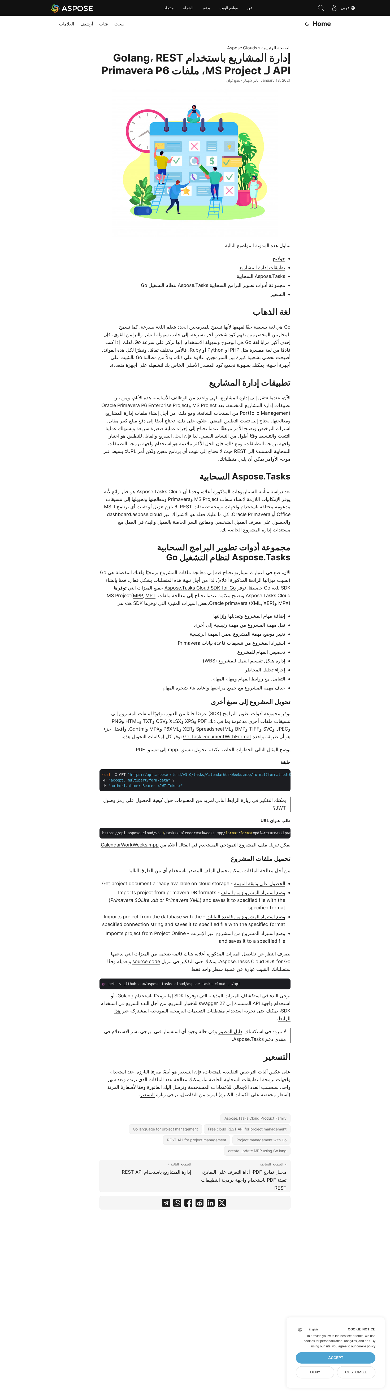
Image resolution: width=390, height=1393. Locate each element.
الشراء (188, 8)
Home (322, 24)
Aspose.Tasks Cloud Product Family (255, 1118)
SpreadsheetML (213, 729)
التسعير (278, 294)
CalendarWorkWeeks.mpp (130, 845)
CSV (161, 721)
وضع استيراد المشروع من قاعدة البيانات (245, 916)
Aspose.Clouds (242, 47)
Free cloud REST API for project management (247, 1129)
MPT (150, 595)
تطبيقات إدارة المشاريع (262, 267)
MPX (283, 603)
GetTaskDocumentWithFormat (217, 736)
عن (249, 8)
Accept (335, 1358)
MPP (138, 595)
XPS (189, 721)
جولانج (279, 258)
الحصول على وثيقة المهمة (259, 883)
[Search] (321, 8)
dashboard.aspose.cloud (134, 514)
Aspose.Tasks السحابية (261, 276)
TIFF (254, 729)
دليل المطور (230, 1031)
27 (222, 1003)
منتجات (168, 8)
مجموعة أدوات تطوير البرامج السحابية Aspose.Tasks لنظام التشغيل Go (213, 285)
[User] (334, 8)
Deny (315, 1372)
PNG (117, 721)
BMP (240, 729)
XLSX (175, 721)
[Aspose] (72, 8)
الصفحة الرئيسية (276, 47)
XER (268, 603)
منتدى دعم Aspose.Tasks (259, 1039)
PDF (202, 721)
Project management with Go (261, 1140)
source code (146, 961)
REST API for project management (196, 1140)
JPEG (282, 729)
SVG (267, 729)
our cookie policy (363, 1346)
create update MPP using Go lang (257, 1151)
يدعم (206, 8)
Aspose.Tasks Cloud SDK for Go (200, 588)
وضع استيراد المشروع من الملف (253, 892)
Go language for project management (165, 1129)
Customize (356, 1372)
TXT (147, 721)
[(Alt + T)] (307, 24)
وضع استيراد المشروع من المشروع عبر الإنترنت (237, 933)
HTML (132, 721)
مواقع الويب (228, 8)
